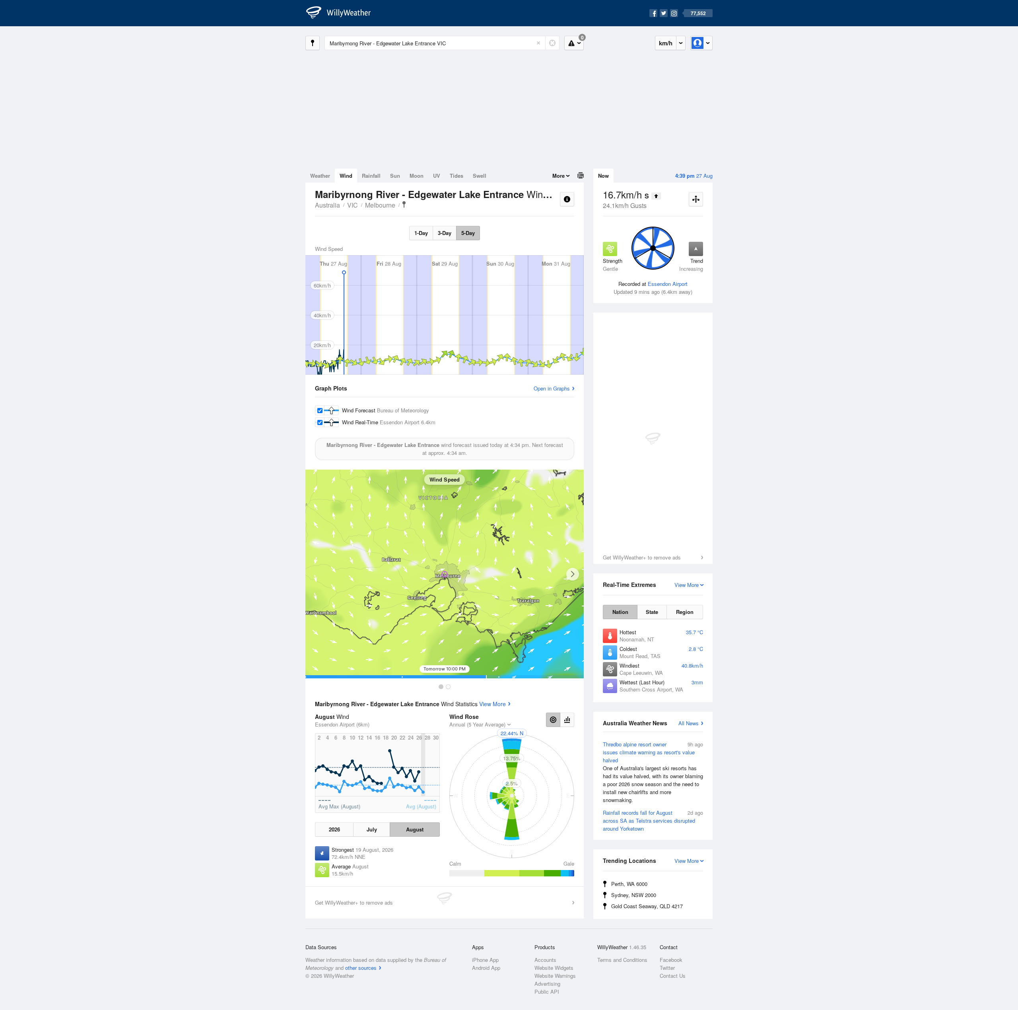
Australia (327, 205)
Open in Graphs (552, 388)
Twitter (667, 967)
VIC (352, 205)
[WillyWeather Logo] (342, 13)
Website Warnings (555, 975)
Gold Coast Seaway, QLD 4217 (647, 906)
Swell (479, 175)
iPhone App (485, 959)
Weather (320, 175)
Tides (456, 175)
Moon (417, 175)
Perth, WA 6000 (629, 884)
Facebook (671, 959)
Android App (486, 967)
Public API (546, 991)
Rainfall (371, 175)
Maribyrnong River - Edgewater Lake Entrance (404, 204)
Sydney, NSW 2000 (633, 895)
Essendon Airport (668, 283)
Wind (346, 175)
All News (688, 723)
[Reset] (538, 43)
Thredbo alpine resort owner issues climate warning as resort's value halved (653, 772)
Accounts (545, 959)
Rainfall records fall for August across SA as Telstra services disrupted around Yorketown (653, 820)
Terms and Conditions (622, 959)
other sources (361, 967)
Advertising (547, 983)
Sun (395, 175)
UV (436, 175)
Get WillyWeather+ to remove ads (642, 557)
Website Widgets (553, 967)
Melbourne (380, 205)
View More (492, 704)
